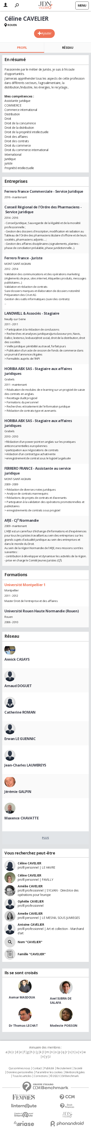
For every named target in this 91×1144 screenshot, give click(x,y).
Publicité (49, 1068)
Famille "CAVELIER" (32, 954)
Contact (37, 1068)
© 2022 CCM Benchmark (64, 1076)
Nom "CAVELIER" (30, 942)
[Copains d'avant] (24, 1115)
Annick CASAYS (17, 659)
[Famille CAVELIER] (9, 954)
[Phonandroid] (67, 1123)
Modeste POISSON (63, 1025)
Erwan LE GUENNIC (20, 738)
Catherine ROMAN (20, 712)
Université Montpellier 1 (25, 584)
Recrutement (64, 1068)
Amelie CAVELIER (30, 913)
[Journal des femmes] (24, 1097)
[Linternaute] (24, 1106)
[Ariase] (24, 1123)
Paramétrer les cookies (49, 1072)
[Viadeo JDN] (67, 1115)
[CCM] (67, 1097)
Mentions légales (75, 1072)
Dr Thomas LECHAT (23, 1025)
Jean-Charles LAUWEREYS (25, 765)
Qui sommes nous (19, 1068)
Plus (45, 838)
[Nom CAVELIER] (9, 942)
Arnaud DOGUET (18, 685)
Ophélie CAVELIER (31, 901)
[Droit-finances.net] (67, 1106)
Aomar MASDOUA (22, 997)
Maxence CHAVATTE (21, 818)
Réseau (67, 47)
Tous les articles (22, 1076)
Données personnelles (20, 1072)
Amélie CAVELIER (30, 886)
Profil (22, 47)
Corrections (40, 1076)
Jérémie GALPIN (17, 791)
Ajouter (46, 33)
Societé (78, 1068)
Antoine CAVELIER (31, 924)
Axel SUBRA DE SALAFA (61, 1000)
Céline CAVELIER (29, 863)
